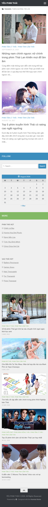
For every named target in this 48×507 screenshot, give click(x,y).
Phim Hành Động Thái (21, 432)
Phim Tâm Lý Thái (9, 47)
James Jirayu (9, 267)
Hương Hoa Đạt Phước (13, 233)
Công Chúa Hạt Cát (11, 246)
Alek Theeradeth (10, 272)
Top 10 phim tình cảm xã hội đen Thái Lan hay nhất (22, 438)
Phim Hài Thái (6, 361)
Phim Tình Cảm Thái (26, 47)
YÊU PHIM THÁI (9, 3)
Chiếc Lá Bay (9, 228)
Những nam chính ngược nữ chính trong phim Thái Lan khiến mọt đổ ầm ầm (24, 57)
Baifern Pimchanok (11, 263)
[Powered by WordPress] (16, 499)
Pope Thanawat (10, 281)
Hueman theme (36, 499)
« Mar (23, 206)
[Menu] (45, 3)
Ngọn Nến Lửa (9, 237)
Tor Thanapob (9, 276)
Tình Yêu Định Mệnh (12, 242)
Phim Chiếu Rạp (7, 432)
